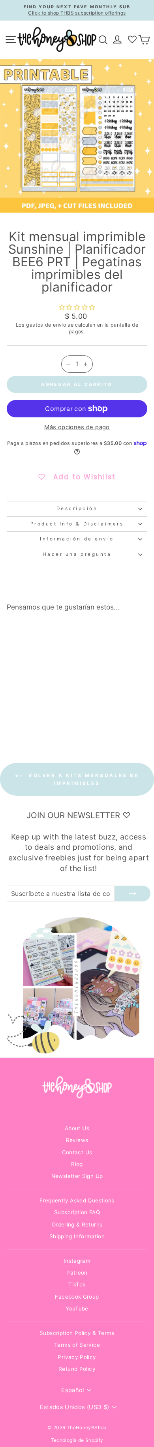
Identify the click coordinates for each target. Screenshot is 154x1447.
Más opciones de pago (76, 427)
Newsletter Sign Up (77, 1176)
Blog (77, 1164)
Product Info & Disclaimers (77, 524)
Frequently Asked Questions (77, 1200)
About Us (77, 1128)
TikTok (76, 1284)
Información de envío (77, 539)
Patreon (77, 1272)
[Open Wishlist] (132, 39)
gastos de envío (46, 325)
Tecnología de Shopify (77, 1440)
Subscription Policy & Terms (77, 1333)
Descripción (77, 508)
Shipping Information (77, 1236)
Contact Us (77, 1152)
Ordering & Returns (77, 1224)
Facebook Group (77, 1297)
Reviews (77, 1140)
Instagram (77, 1261)
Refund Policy (77, 1369)
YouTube (77, 1308)
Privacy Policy (77, 1357)
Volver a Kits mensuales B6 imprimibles (82, 779)
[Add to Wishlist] (50, 632)
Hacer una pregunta (77, 554)
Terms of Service (77, 1345)
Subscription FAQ (77, 1212)
